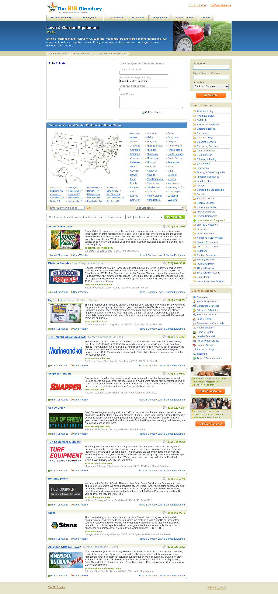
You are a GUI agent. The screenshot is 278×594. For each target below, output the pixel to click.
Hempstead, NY (75, 191)
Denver (117, 251)
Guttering (201, 194)
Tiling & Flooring (205, 268)
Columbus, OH (57, 198)
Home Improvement (207, 207)
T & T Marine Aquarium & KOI (67, 336)
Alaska (133, 137)
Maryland (152, 141)
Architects (202, 120)
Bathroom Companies (208, 124)
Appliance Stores (205, 115)
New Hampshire (155, 179)
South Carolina (175, 154)
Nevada (151, 175)
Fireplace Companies (208, 177)
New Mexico (153, 187)
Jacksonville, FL (75, 201)
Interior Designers (206, 211)
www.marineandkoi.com (98, 358)
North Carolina (154, 195)
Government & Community (210, 323)
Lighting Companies (207, 224)
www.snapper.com (95, 389)
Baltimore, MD (56, 191)
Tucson (113, 429)
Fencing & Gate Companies (211, 172)
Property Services (206, 345)
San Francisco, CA (115, 198)
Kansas (134, 195)
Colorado (135, 154)
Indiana (134, 187)
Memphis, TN (93, 191)
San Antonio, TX (113, 191)
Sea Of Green (56, 407)
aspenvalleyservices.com (99, 248)
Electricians (203, 168)
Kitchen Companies (207, 216)
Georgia (134, 170)
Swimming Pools (205, 264)
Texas (171, 166)
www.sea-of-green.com (97, 426)
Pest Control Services (208, 246)
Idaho (133, 179)
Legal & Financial (206, 336)
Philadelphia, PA (94, 201)
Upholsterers (203, 277)
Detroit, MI (73, 187)
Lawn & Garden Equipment (111, 53)
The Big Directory (57, 53)
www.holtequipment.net (97, 497)
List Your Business (220, 5)
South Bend (121, 500)
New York (152, 191)
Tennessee (173, 162)
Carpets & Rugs (205, 137)
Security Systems (205, 259)
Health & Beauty (205, 327)
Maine (150, 137)
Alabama (135, 133)
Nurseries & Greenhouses (210, 238)
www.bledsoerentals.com (98, 284)
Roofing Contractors (207, 255)
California (135, 150)
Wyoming (173, 200)
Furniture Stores (205, 181)
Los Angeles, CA (94, 187)
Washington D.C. (176, 187)
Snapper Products (59, 373)
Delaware (135, 162)
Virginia (172, 179)
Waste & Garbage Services (210, 281)
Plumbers (202, 251)
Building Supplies (206, 129)
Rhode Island (175, 150)
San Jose (124, 361)
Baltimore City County (107, 466)
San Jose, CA (112, 201)
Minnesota (152, 154)
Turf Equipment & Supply (64, 441)
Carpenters (202, 133)
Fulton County (102, 534)
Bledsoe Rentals (58, 263)
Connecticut (136, 158)
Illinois (133, 183)
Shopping (202, 354)
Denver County (104, 251)
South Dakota (175, 158)
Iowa (132, 191)
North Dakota (154, 200)
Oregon (172, 141)
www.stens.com (93, 531)
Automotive (202, 297)
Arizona (134, 141)
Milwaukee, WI (93, 194)
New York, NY (93, 198)
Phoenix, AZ (111, 187)
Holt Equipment (58, 478)
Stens (52, 512)
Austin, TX (55, 187)
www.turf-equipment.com (98, 463)
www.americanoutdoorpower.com (103, 568)
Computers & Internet (208, 306)
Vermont (172, 175)
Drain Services (204, 155)
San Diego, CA (113, 194)
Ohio (170, 133)
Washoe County (103, 392)
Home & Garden (81, 53)
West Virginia (175, 191)
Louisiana (152, 133)
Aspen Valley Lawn (60, 226)
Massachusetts (154, 145)
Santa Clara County (107, 361)
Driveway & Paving (206, 159)
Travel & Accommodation (209, 358)
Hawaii (133, 175)
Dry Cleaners (203, 163)
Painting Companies (207, 242)
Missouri (151, 162)
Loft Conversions (205, 233)
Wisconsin (173, 195)
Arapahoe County (105, 324)
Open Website (80, 255)
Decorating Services (207, 146)
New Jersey (153, 183)
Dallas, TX (55, 201)
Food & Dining (204, 319)
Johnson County (103, 287)
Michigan (151, 150)
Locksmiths (202, 229)
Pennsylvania (175, 145)
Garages (201, 185)
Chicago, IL (55, 194)
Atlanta (114, 534)
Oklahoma (173, 137)
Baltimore (125, 466)
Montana (151, 166)
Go (88, 207)
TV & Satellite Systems (208, 272)
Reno (116, 392)
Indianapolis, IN (75, 198)
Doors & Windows (206, 150)
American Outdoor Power (64, 546)
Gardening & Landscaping (210, 190)
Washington (174, 183)
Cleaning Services (206, 142)
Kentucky (135, 200)
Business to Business (208, 301)
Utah (170, 170)
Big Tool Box (56, 300)
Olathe (116, 287)
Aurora (119, 324)
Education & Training (207, 310)
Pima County (101, 429)
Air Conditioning (205, 111)
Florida (133, 166)
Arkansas (135, 145)
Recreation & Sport (206, 349)
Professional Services (208, 340)
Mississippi (152, 158)
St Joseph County (104, 500)
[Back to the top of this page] (218, 587)
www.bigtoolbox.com (96, 321)
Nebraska (152, 170)
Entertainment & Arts (207, 314)
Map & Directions (59, 255)
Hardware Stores (205, 198)
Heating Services (205, 203)
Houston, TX (74, 194)
